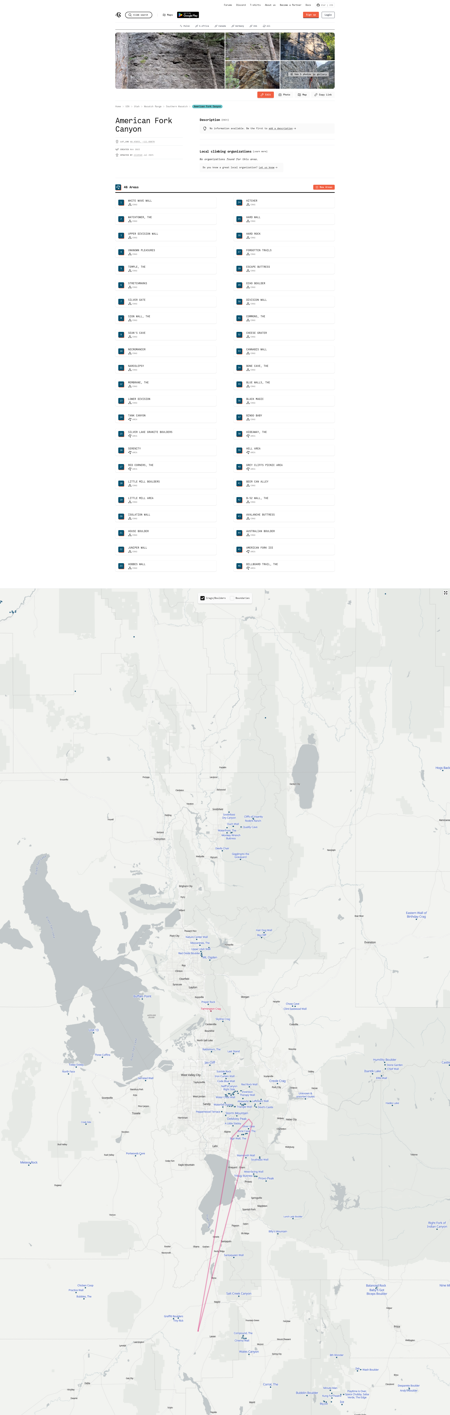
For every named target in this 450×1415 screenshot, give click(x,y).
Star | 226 (326, 5)
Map (305, 94)
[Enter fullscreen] (445, 592)
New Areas (326, 187)
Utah (137, 106)
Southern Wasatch (177, 106)
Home (118, 106)
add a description (281, 128)
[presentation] (284, 95)
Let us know (266, 167)
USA (255, 26)
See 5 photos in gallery (310, 74)
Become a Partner (290, 5)
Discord (241, 5)
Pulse (187, 26)
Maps (170, 14)
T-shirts (255, 5)
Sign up (311, 14)
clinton (138, 155)
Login (328, 14)
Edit (268, 94)
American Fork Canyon (207, 106)
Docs (308, 5)
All (268, 26)
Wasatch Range (153, 106)
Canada (222, 26)
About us (270, 5)
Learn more (260, 151)
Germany (239, 26)
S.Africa (204, 26)
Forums (228, 5)
